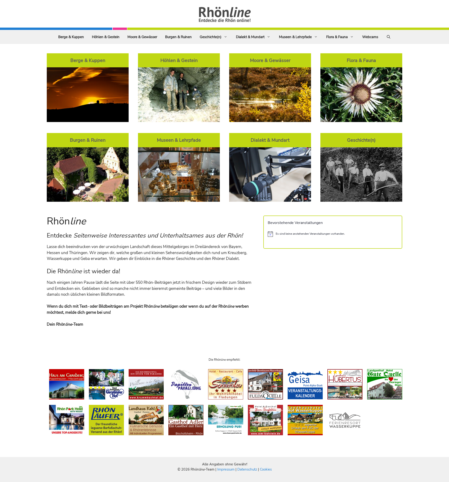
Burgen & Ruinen (178, 37)
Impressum (226, 469)
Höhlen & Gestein (105, 37)
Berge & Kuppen (71, 37)
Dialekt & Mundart (250, 37)
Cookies (266, 469)
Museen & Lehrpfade (295, 37)
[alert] (333, 234)
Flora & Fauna (337, 37)
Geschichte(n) (210, 37)
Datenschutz (247, 469)
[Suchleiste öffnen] (388, 37)
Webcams (370, 37)
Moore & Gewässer (142, 37)
